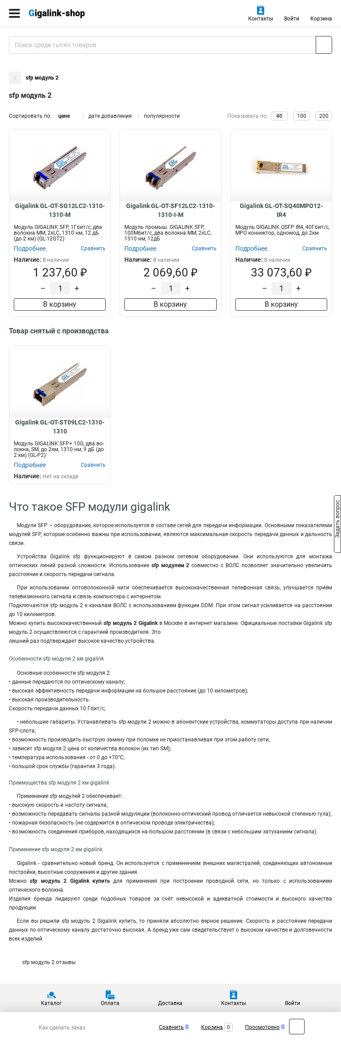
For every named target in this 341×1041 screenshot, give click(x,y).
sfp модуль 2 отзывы (48, 962)
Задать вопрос (337, 520)
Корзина (321, 19)
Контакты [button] (260, 19)
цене (64, 116)
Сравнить (171, 1027)
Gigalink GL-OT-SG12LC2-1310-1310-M (60, 210)
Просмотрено (262, 1027)
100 (301, 116)
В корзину (59, 304)
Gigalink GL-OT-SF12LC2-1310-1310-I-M (170, 210)
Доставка (170, 1003)
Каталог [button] (51, 1003)
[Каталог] (14, 13)
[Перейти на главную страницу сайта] (66, 13)
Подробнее (30, 248)
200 (324, 116)
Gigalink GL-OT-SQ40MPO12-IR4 (281, 210)
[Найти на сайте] (324, 45)
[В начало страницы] (297, 1026)
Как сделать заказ (62, 1028)
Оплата (110, 1003)
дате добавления (110, 116)
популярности (162, 116)
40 (279, 116)
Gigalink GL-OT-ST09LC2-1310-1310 (59, 427)
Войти (291, 19)
